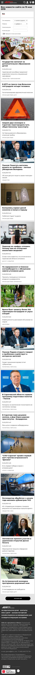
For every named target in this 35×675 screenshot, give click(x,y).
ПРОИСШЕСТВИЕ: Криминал (11, 281)
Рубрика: (4, 24)
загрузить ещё (18, 598)
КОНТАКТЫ (23, 610)
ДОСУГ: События (8, 261)
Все (3, 14)
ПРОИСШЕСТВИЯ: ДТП (9, 95)
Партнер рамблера (16, 666)
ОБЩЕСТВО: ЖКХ (7, 511)
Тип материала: (6, 20)
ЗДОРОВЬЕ (5, 324)
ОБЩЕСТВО (6, 180)
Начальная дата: (6, 27)
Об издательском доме (10, 610)
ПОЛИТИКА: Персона (9, 366)
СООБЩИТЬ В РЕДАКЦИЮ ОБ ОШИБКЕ (14, 617)
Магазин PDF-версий (19, 613)
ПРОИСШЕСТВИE (7, 137)
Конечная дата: (6, 30)
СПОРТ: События (8, 470)
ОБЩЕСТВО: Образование (11, 78)
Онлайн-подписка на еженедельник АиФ (16, 615)
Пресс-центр (5, 613)
